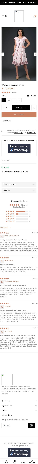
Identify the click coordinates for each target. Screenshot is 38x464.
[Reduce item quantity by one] (3, 107)
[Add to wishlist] (33, 107)
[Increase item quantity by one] (9, 107)
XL (19, 100)
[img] (4, 233)
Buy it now (19, 114)
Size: (4, 96)
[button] (6, 92)
